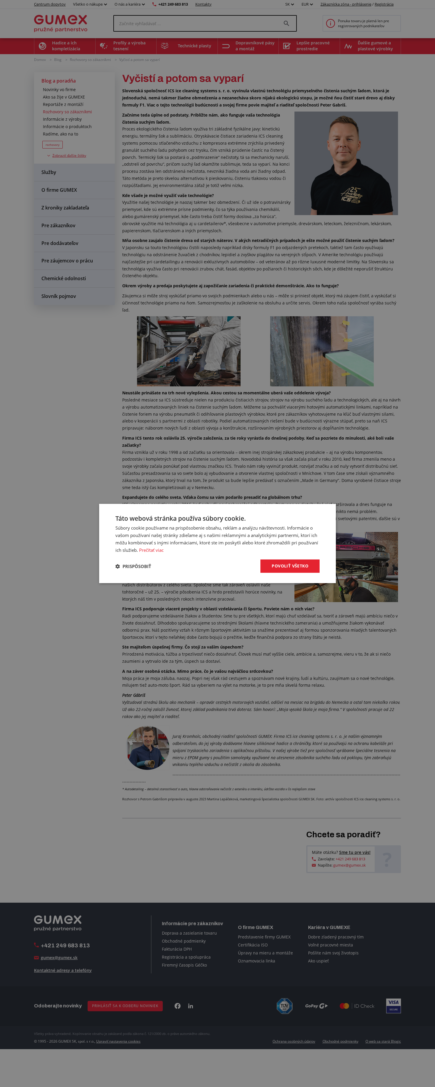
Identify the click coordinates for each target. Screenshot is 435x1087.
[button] (133, 566)
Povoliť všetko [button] (290, 566)
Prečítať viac (151, 550)
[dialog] (217, 543)
